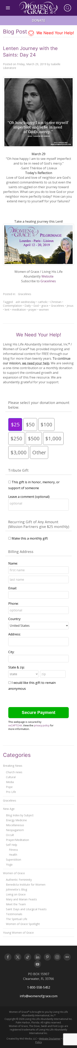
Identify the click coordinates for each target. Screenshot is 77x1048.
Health (13, 854)
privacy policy (41, 725)
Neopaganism (15, 830)
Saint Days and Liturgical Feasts (26, 909)
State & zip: (16, 667)
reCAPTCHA (15, 725)
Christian (55, 302)
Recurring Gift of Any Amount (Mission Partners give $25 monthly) (38, 524)
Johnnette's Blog (16, 889)
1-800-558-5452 (38, 987)
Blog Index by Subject (20, 815)
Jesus (70, 305)
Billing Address (20, 551)
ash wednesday (25, 302)
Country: (14, 619)
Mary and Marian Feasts (21, 899)
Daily (27, 305)
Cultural (11, 777)
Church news (14, 772)
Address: (14, 634)
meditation (19, 309)
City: (11, 652)
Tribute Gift (18, 470)
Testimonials (14, 914)
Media (10, 782)
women (44, 309)
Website (47, 276)
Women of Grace (14, 873)
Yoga (9, 864)
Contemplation (12, 305)
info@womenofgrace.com (38, 996)
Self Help (11, 845)
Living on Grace (16, 894)
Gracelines (48, 281)
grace (44, 305)
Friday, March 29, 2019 (31, 64)
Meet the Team (16, 904)
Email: (12, 588)
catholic (43, 302)
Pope (9, 787)
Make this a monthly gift (30, 538)
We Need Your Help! (54, 33)
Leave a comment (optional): (29, 496)
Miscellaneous (15, 825)
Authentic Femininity (19, 879)
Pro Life (11, 792)
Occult (10, 835)
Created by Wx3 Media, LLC (22, 1038)
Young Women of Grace (18, 932)
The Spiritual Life (16, 919)
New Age (9, 809)
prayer (32, 309)
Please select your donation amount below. (38, 405)
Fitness (13, 850)
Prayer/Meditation (17, 840)
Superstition (13, 859)
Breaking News (12, 765)
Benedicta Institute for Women (25, 884)
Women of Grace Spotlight (23, 924)
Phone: (13, 603)
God (36, 305)
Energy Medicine (16, 820)
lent (7, 309)
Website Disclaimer (50, 1038)
